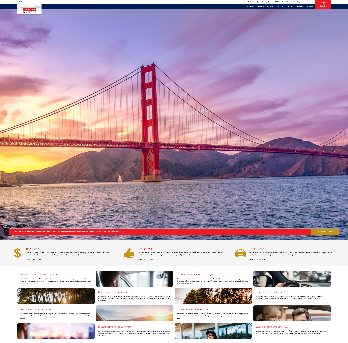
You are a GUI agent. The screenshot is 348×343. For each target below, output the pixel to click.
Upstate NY (299, 6)
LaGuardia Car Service (26, 2)
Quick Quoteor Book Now (323, 4)
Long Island (260, 6)
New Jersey (270, 6)
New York (280, 6)
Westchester (309, 6)
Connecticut (250, 6)
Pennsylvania (290, 6)
